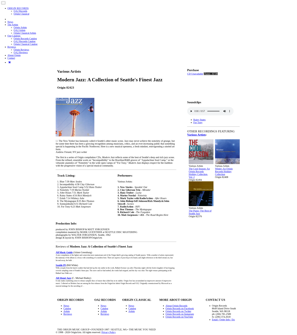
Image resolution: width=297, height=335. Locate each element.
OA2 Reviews (21, 52)
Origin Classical (21, 14)
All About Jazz (63, 278)
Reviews (67, 314)
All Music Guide (64, 252)
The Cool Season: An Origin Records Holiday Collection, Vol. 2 (199, 172)
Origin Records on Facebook (180, 308)
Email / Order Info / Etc (223, 319)
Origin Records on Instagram (180, 314)
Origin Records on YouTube (179, 317)
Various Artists (196, 134)
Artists (66, 311)
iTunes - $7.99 (211, 74)
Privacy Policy (108, 332)
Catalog (67, 308)
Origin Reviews (21, 49)
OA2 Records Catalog (24, 41)
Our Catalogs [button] (13, 35)
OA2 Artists (19, 30)
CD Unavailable (195, 74)
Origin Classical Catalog (25, 44)
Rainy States (199, 119)
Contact (11, 58)
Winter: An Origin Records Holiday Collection (224, 171)
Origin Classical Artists (25, 33)
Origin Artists (20, 27)
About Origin (14, 55)
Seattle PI (61, 265)
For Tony (197, 122)
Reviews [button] (11, 47)
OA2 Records (20, 11)
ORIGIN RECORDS (18, 8)
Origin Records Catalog (25, 38)
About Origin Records (176, 305)
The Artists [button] (12, 24)
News (10, 22)
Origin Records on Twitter (178, 311)
